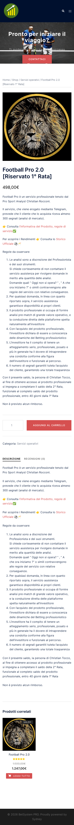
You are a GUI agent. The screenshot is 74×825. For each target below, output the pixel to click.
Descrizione (12, 458)
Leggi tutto (21, 776)
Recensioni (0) (34, 458)
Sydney (37, 819)
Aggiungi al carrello (49, 425)
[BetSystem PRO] (11, 10)
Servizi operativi (29, 79)
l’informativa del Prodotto (36, 226)
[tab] (12, 458)
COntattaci (37, 59)
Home (6, 79)
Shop (15, 79)
